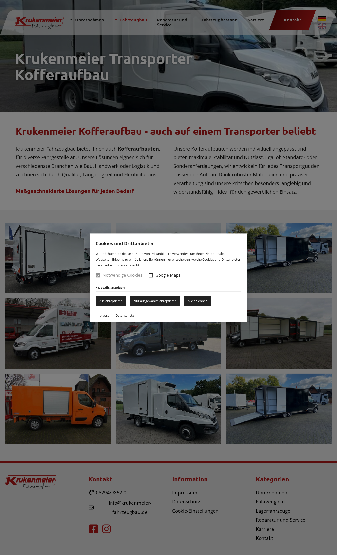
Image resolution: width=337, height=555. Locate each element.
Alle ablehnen (197, 301)
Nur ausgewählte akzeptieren (155, 301)
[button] (151, 275)
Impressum (104, 315)
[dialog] (168, 277)
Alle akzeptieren (111, 301)
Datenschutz (124, 315)
